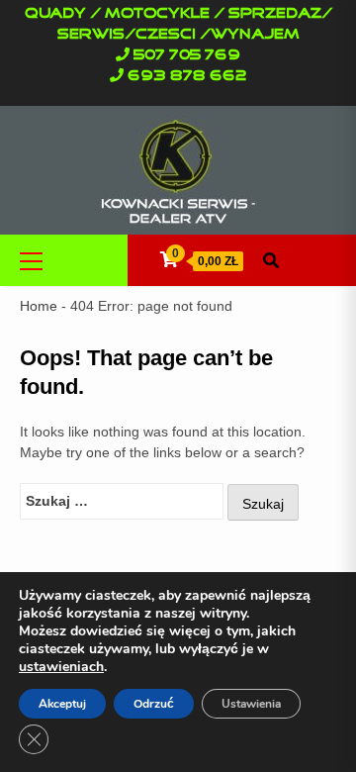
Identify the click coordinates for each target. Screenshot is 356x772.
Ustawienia (251, 704)
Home (38, 306)
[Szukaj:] (121, 501)
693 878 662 (187, 76)
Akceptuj (62, 704)
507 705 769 (187, 55)
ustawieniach (61, 667)
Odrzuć (154, 704)
